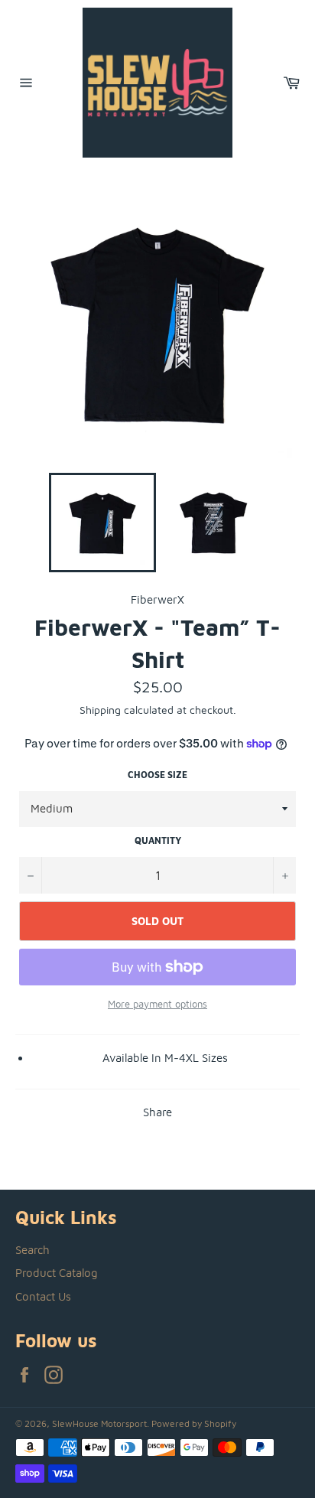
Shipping (100, 709)
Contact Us (43, 1296)
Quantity (158, 840)
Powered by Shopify (193, 1423)
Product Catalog (56, 1272)
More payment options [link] (157, 1004)
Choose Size (157, 774)
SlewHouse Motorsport (99, 1423)
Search (32, 1249)
